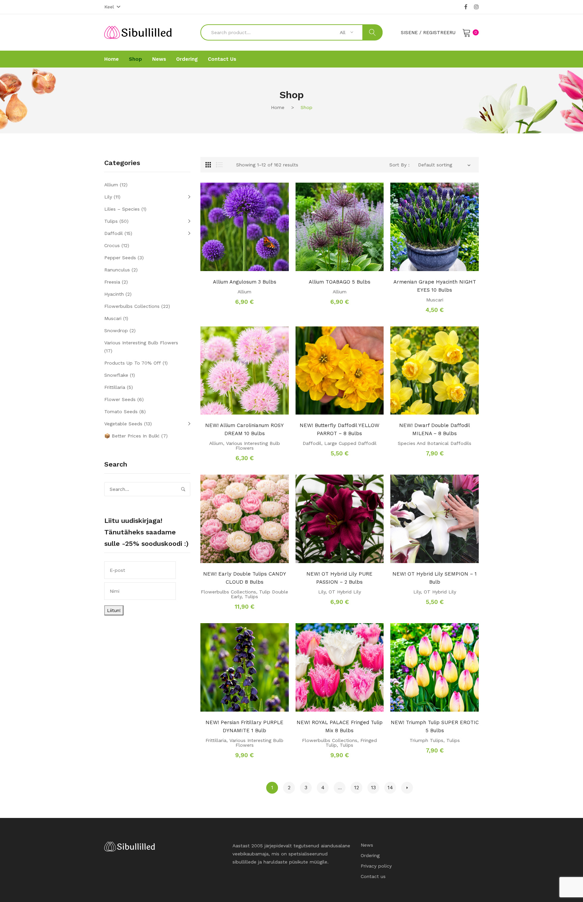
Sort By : (399, 164)
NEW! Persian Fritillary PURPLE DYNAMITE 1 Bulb (244, 726)
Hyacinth (114, 294)
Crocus (112, 245)
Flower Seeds (120, 399)
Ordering (370, 855)
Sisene (409, 32)
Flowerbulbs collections (228, 591)
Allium (244, 291)
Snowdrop (116, 330)
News (367, 845)
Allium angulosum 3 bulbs (244, 282)
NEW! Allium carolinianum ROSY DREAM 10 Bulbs (244, 429)
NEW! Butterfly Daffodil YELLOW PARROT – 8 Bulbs (339, 429)
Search (372, 32)
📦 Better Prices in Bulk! (132, 436)
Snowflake (116, 375)
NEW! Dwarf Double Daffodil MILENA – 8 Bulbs (434, 429)
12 (356, 788)
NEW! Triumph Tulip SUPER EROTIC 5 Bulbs (435, 726)
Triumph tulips (426, 740)
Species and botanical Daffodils (434, 443)
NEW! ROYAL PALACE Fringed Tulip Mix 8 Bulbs (340, 726)
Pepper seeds (120, 257)
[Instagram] (476, 7)
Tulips (251, 596)
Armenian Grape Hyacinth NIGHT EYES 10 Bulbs (434, 286)
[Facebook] (465, 7)
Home (277, 107)
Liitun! (114, 610)
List (219, 164)
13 (373, 788)
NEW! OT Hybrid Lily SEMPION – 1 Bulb (434, 578)
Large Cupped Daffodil (350, 443)
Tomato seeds (121, 411)
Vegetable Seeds (123, 423)
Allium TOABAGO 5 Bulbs (339, 282)
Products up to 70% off (132, 363)
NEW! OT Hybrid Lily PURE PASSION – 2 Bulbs (339, 578)
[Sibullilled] (138, 32)
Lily (322, 591)
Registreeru (439, 32)
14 (390, 788)
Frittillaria (215, 740)
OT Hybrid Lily (345, 591)
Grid (208, 164)
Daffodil (312, 443)
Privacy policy (376, 866)
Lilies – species (122, 209)
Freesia (112, 282)
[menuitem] (111, 59)
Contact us (373, 876)
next (407, 788)
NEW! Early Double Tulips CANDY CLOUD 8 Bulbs (244, 578)
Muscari (434, 299)
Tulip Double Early (259, 594)
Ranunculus (117, 269)
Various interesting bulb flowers (253, 446)
